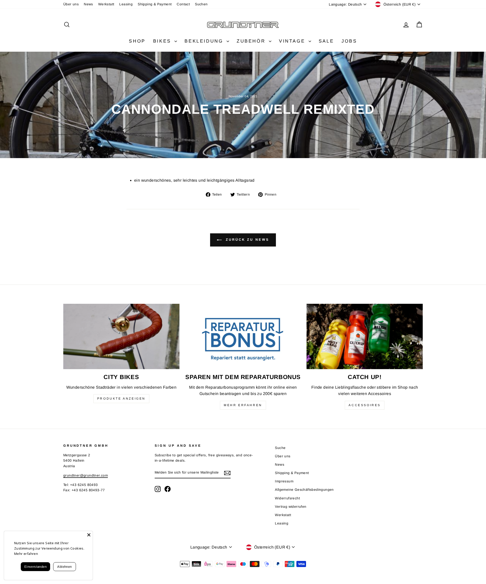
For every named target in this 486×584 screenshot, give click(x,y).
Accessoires (365, 405)
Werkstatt (106, 4)
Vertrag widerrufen (290, 506)
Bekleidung (205, 41)
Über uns (71, 4)
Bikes (163, 41)
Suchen (201, 4)
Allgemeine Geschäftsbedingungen (304, 490)
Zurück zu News (246, 240)
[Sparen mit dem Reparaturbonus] (243, 336)
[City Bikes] (121, 336)
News (88, 4)
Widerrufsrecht (287, 498)
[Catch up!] (365, 336)
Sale (326, 41)
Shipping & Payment (155, 4)
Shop (137, 41)
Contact (183, 4)
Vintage (293, 41)
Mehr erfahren (243, 405)
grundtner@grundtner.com (85, 475)
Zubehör (252, 41)
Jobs (349, 41)
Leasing (126, 4)
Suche (280, 448)
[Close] (88, 534)
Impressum (284, 481)
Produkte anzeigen (121, 398)
